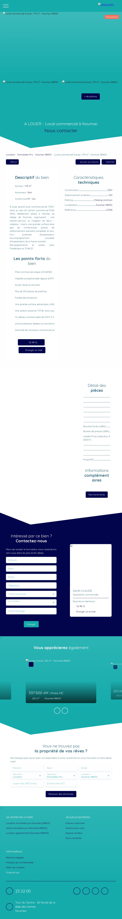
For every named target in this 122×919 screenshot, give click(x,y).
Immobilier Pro (25, 154)
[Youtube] (95, 891)
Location (10, 154)
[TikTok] (104, 891)
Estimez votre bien (75, 823)
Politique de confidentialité (19, 862)
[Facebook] (76, 891)
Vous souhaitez (13, 601)
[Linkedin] (86, 891)
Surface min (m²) (56, 783)
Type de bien (51, 774)
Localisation (85, 774)
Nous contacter (73, 838)
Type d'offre (17, 774)
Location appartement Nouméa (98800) (27, 832)
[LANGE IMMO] (108, 6)
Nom (10, 568)
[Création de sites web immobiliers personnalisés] (27, 872)
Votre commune (17, 594)
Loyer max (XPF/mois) (25, 783)
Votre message (16, 611)
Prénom (12, 560)
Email (11, 577)
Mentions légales (15, 857)
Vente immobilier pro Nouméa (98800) (26, 828)
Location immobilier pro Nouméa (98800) (28, 823)
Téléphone (13, 585)
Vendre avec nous (75, 828)
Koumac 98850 (43, 154)
